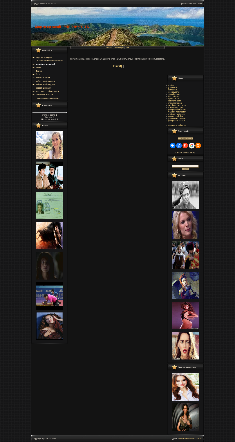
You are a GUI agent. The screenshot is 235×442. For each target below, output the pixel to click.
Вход (127, 48)
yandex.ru (172, 87)
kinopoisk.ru (173, 96)
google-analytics (175, 116)
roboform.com (174, 101)
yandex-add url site (176, 118)
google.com (173, 92)
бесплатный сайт (187, 438)
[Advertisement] (183, 60)
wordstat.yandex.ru (177, 105)
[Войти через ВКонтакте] (173, 145)
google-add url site (176, 120)
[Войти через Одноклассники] (198, 145)
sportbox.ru (173, 98)
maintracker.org (175, 103)
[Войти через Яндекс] (185, 145)
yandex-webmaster (177, 112)
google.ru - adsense (177, 125)
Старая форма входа (185, 152)
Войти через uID (185, 138)
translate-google (175, 107)
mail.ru (171, 85)
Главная (109, 48)
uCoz (200, 438)
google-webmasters (177, 109)
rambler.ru (172, 90)
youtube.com (174, 94)
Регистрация (119, 48)
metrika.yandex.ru (176, 114)
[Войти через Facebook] (179, 145)
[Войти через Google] (192, 145)
